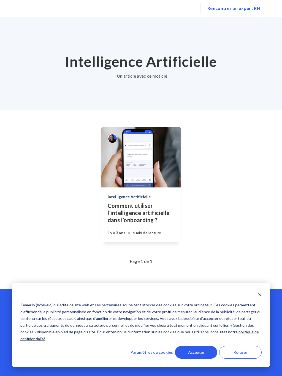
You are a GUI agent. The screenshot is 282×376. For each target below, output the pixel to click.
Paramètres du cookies (152, 352)
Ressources (179, 8)
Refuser (240, 352)
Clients (149, 8)
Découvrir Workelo (111, 8)
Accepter (196, 352)
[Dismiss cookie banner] (260, 294)
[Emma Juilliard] (112, 138)
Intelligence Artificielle (129, 196)
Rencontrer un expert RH (233, 8)
